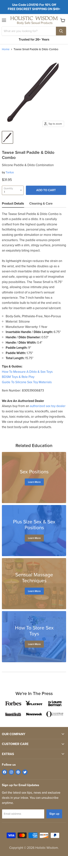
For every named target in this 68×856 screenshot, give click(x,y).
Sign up (54, 813)
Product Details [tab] (13, 203)
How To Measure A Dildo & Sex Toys (27, 371)
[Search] (61, 31)
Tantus (10, 172)
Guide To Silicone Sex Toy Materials (27, 382)
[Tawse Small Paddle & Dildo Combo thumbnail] (7, 137)
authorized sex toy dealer (48, 406)
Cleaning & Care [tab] (41, 203)
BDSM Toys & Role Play (18, 376)
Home (5, 49)
